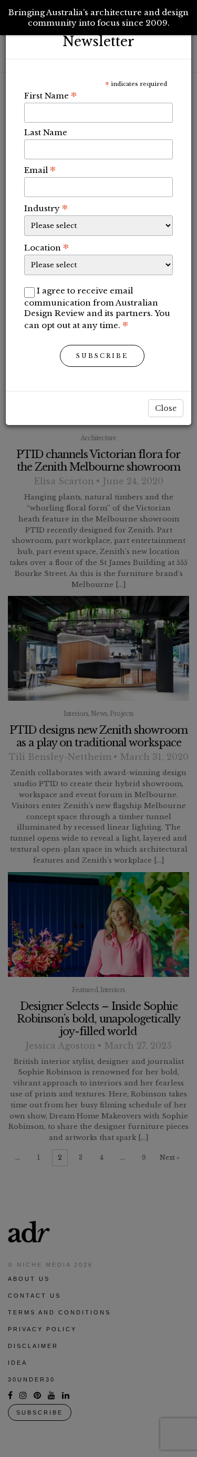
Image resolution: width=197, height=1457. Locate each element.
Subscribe (102, 356)
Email (40, 170)
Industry (46, 208)
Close (166, 408)
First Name (50, 95)
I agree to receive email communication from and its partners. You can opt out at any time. (97, 308)
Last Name (45, 132)
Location (46, 247)
